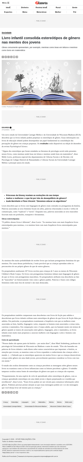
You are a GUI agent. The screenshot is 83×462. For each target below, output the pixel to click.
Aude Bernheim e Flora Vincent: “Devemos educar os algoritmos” (36, 201)
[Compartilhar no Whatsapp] (8, 57)
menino (59, 402)
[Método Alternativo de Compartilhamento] (17, 57)
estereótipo (14, 402)
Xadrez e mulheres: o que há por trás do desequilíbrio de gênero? (36, 198)
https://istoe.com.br (8, 452)
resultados (44, 143)
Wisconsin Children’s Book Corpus (60, 406)
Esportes (8, 12)
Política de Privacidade (9, 456)
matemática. (42, 402)
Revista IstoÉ (41, 7)
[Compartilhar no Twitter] (6, 57)
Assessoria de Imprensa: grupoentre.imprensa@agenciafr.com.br (38, 456)
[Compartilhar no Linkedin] (11, 57)
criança (5, 402)
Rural (58, 7)
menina (51, 402)
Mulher (58, 12)
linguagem (25, 402)
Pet (74, 12)
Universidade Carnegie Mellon (12, 406)
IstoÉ (8, 7)
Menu (24, 12)
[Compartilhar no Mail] (14, 57)
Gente (74, 7)
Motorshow (41, 12)
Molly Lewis (68, 402)
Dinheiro (25, 7)
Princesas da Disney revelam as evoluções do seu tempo (32, 195)
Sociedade (6, 33)
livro (33, 402)
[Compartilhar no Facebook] (3, 57)
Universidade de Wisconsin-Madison (36, 406)
